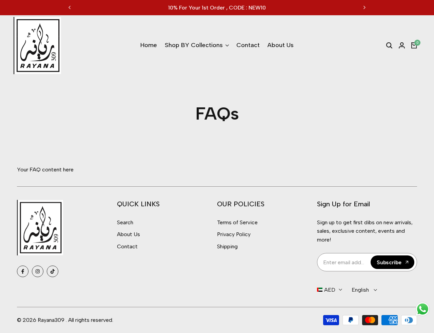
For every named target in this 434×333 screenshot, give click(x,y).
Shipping (227, 246)
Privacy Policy (234, 234)
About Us (128, 234)
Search (125, 222)
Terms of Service (237, 222)
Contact (127, 246)
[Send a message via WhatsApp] (423, 309)
